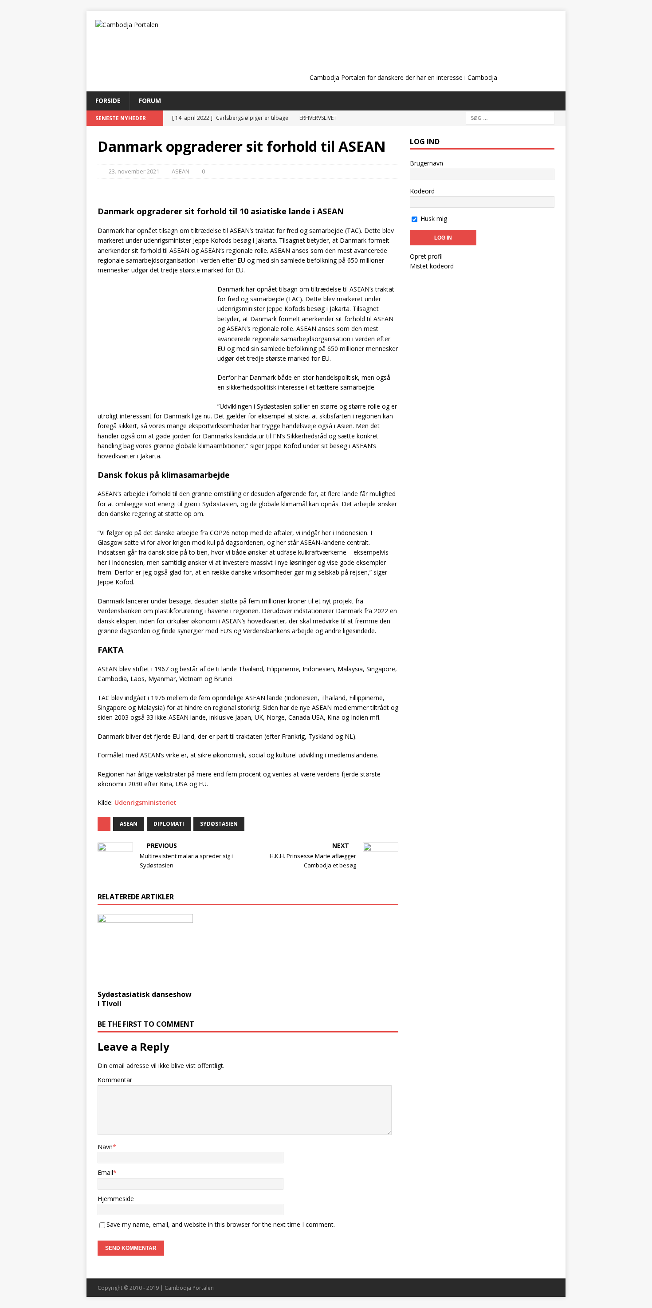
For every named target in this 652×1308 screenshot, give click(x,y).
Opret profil (426, 256)
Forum (150, 100)
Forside (108, 100)
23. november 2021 (134, 171)
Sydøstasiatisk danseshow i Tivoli (145, 999)
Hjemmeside (116, 1198)
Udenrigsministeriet (145, 802)
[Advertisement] (403, 50)
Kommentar (115, 1080)
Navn (105, 1147)
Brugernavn (426, 163)
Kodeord (422, 191)
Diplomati (168, 823)
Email (105, 1172)
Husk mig (433, 218)
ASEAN (180, 171)
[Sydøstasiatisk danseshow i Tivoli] (145, 949)
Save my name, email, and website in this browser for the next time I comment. (220, 1224)
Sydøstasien (219, 823)
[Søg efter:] (510, 117)
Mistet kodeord (432, 266)
